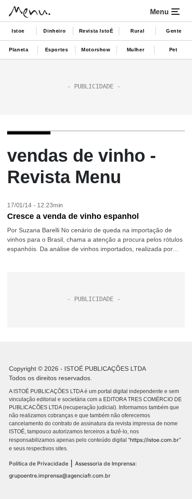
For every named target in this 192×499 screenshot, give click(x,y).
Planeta (18, 49)
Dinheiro (54, 31)
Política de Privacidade (38, 463)
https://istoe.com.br (154, 439)
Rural (137, 31)
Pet (173, 49)
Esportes (56, 49)
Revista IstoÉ (96, 31)
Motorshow (95, 49)
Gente (174, 31)
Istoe (18, 31)
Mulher (136, 49)
